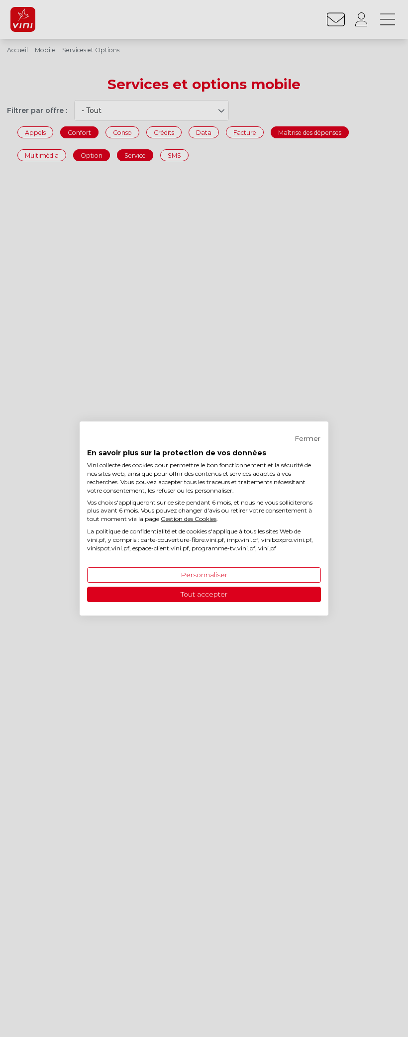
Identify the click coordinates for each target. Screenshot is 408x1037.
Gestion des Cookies (188, 518)
